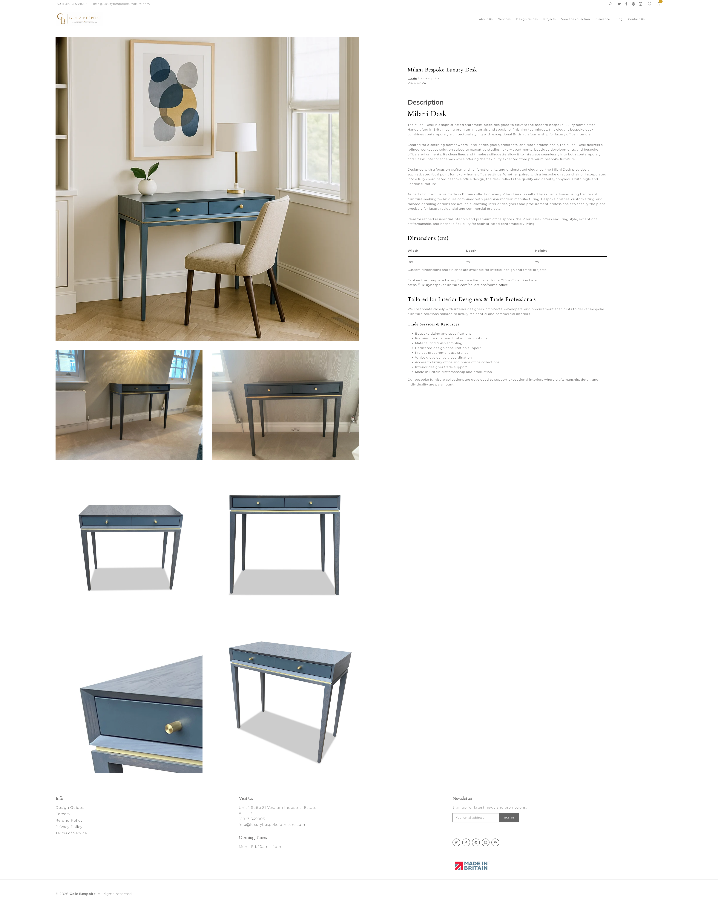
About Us (486, 19)
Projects (549, 19)
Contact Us (636, 19)
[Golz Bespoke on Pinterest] (633, 4)
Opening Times (253, 837)
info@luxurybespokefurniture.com (121, 4)
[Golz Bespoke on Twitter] (619, 4)
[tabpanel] (207, 189)
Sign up (509, 817)
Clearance (603, 19)
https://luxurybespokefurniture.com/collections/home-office (458, 285)
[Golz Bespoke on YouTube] (495, 842)
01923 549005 (72, 4)
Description (426, 102)
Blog (619, 19)
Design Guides (527, 19)
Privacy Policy (69, 827)
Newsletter (462, 798)
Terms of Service (71, 833)
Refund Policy (69, 820)
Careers (63, 814)
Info (59, 798)
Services (504, 19)
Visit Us (246, 798)
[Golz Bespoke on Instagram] (640, 4)
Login (412, 78)
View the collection (575, 19)
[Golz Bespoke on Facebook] (626, 4)
